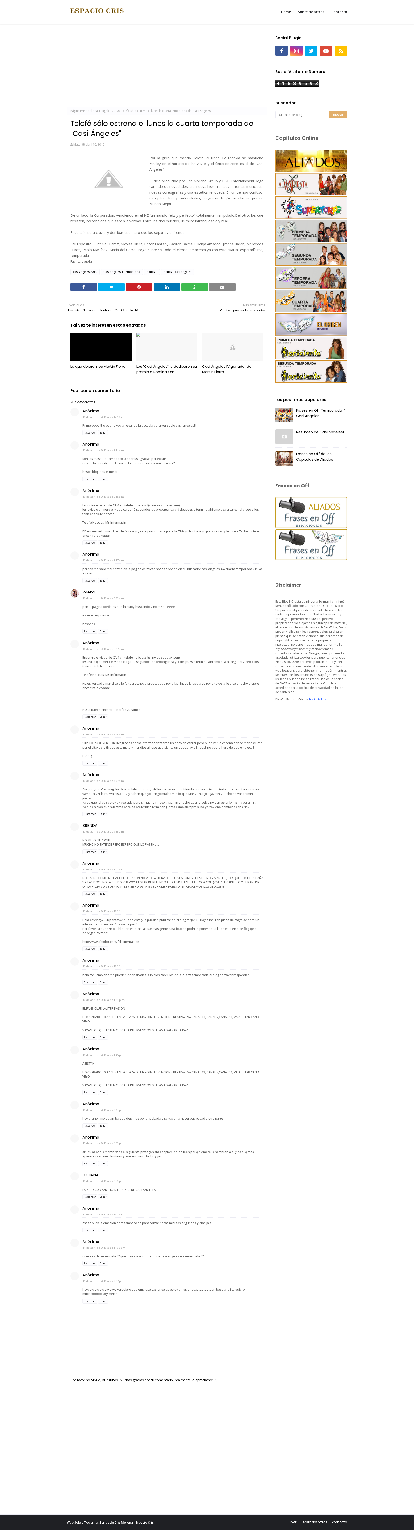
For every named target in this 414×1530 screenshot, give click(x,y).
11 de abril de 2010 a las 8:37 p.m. (104, 1281)
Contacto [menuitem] (339, 12)
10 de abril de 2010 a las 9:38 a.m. (104, 831)
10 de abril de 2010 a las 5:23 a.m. (104, 598)
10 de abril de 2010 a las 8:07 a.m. (104, 781)
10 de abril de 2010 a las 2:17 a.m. (104, 560)
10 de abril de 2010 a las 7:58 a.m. (104, 734)
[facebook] (281, 51)
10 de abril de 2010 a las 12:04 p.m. (104, 911)
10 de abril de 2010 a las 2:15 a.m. (104, 496)
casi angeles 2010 (107, 111)
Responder (90, 432)
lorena (88, 592)
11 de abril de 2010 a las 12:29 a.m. (104, 1214)
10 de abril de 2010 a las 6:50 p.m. (104, 1181)
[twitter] (311, 51)
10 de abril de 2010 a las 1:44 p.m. (104, 1000)
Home (293, 1522)
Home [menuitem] (286, 12)
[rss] (341, 51)
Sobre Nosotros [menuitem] (311, 12)
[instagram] (296, 51)
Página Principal (81, 111)
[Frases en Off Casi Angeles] (311, 559)
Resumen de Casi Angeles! (320, 432)
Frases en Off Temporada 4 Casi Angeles (320, 413)
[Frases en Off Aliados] (311, 527)
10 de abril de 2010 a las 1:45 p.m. (104, 1055)
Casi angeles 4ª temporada (122, 272)
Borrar (103, 432)
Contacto (339, 1522)
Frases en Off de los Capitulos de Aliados (314, 456)
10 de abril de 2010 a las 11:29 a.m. (104, 869)
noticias (152, 272)
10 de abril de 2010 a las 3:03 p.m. (104, 1110)
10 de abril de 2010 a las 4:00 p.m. (104, 1143)
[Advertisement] (167, 67)
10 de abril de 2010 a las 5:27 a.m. (104, 649)
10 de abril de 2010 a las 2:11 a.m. (104, 450)
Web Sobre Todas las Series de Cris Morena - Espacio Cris (110, 1522)
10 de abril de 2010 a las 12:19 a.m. (104, 417)
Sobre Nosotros (315, 1522)
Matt (76, 144)
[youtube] (326, 51)
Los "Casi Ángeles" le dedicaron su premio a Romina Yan (166, 369)
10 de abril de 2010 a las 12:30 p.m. (104, 966)
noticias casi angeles (177, 272)
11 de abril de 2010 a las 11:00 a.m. (104, 1247)
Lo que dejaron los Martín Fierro (98, 366)
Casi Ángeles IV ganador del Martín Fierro (227, 369)
